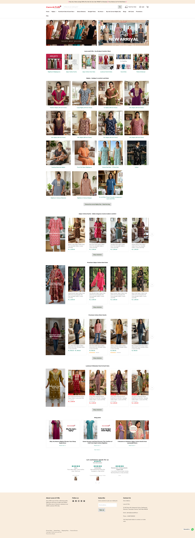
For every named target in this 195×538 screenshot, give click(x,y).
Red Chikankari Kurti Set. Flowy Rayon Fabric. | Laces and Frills (76, 397)
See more (96, 449)
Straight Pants (92, 11)
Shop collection (97, 254)
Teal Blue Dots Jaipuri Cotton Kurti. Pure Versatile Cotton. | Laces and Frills (118, 246)
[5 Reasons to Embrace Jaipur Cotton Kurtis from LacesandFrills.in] (132, 429)
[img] (97, 461)
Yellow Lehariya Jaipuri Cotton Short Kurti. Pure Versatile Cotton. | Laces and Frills (119, 347)
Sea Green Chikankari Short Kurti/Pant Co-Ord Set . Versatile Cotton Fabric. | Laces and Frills (140, 398)
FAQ (47, 16)
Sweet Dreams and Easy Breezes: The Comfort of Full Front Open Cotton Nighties (97, 442)
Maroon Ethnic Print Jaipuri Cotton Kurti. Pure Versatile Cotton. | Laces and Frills (138, 246)
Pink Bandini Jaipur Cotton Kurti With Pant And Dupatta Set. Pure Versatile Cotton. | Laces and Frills (97, 295)
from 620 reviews (97, 462)
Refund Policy (57, 530)
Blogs (124, 11)
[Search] (120, 7)
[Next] (152, 234)
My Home (100, 11)
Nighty (53, 11)
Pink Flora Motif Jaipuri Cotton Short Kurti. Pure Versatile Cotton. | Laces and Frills (97, 347)
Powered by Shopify (50, 533)
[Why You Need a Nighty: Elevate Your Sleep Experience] (62, 429)
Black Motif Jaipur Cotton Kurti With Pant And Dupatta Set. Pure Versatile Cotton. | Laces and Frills (139, 295)
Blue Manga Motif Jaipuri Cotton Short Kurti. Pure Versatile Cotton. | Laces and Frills (140, 347)
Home (47, 11)
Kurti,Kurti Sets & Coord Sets (66, 11)
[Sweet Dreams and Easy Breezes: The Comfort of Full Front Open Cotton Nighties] (97, 429)
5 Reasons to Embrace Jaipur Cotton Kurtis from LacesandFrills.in (132, 442)
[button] (142, 7)
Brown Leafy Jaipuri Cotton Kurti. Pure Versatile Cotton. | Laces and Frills (76, 246)
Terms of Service (74, 530)
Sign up (101, 510)
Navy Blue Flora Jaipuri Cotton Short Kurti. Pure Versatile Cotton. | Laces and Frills (76, 347)
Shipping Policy (65, 530)
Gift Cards (131, 11)
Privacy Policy (49, 530)
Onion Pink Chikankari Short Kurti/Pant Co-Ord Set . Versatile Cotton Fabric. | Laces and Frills (97, 398)
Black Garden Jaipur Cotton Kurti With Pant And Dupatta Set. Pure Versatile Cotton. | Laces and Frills (119, 295)
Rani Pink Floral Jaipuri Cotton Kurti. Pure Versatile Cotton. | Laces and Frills (96, 246)
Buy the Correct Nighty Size (113, 11)
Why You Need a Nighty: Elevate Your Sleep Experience (63, 442)
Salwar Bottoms (81, 11)
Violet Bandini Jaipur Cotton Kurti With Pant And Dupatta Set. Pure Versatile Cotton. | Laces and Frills (76, 295)
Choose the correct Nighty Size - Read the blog (97, 204)
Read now (62, 445)
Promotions (139, 11)
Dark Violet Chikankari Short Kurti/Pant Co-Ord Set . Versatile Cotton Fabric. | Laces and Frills (119, 398)
